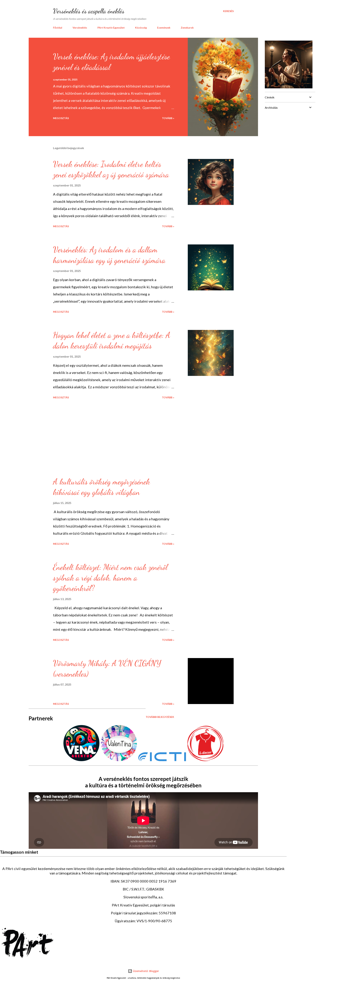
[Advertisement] (80, 438)
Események (163, 27)
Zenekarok (187, 27)
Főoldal (57, 27)
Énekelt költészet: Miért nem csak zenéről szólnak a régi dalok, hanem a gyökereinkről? (110, 578)
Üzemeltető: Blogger (145, 971)
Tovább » (168, 118)
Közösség (141, 27)
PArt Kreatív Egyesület (111, 27)
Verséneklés (80, 27)
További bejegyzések (160, 716)
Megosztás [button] (61, 118)
